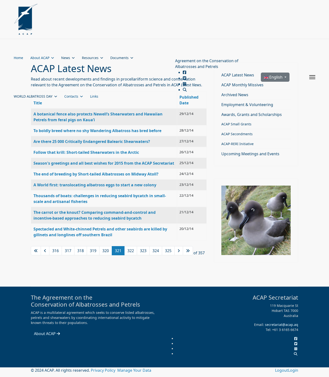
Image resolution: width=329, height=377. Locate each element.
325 (168, 250)
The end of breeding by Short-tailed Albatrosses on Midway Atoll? (95, 174)
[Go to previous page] (45, 250)
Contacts (71, 96)
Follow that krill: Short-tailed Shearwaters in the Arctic (86, 152)
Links (94, 96)
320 (105, 250)
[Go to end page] (188, 250)
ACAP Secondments (237, 134)
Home (18, 57)
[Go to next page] (178, 250)
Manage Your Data (134, 370)
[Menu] (312, 77)
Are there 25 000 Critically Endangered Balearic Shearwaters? (91, 141)
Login (293, 370)
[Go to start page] (36, 250)
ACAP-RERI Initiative (237, 143)
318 (80, 250)
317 (68, 250)
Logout (281, 370)
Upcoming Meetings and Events (250, 153)
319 (93, 250)
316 (55, 250)
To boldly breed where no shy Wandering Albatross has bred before (97, 130)
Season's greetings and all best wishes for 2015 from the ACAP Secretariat (103, 163)
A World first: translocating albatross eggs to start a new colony (94, 185)
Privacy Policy (103, 370)
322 (130, 250)
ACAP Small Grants (236, 124)
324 (155, 250)
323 (143, 250)
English (275, 77)
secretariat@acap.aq (281, 324)
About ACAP (39, 57)
